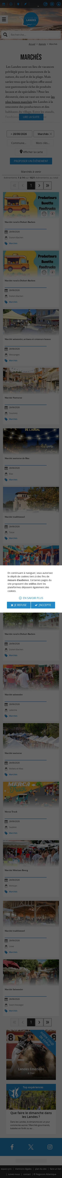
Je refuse (20, 605)
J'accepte (45, 605)
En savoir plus (33, 598)
